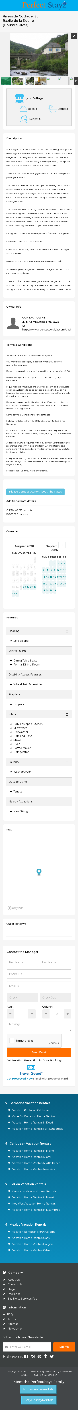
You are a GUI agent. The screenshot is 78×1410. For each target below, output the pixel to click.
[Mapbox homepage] (15, 908)
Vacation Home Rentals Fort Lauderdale (37, 1128)
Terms (12, 1319)
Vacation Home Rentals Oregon (32, 1244)
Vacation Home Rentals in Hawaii (33, 1197)
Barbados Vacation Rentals (29, 1103)
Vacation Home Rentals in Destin (33, 1122)
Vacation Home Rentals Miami (31, 1157)
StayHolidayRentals (39, 1400)
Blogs (11, 1289)
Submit (64, 1346)
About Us (13, 1279)
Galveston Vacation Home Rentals (34, 1191)
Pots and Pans (22, 736)
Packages (14, 1294)
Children (47, 1006)
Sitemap (13, 1324)
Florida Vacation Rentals (27, 1184)
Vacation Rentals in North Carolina (33, 1231)
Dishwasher (20, 732)
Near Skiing (20, 811)
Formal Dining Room (26, 664)
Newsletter (15, 1328)
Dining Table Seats (25, 660)
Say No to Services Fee (22, 1298)
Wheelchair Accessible (27, 684)
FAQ (10, 1314)
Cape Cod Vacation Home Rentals (34, 1116)
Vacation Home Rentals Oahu (31, 1238)
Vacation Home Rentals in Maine (33, 1150)
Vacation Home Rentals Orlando (32, 1250)
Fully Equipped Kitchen (28, 724)
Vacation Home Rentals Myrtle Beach (36, 1163)
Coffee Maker (22, 748)
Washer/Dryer (22, 771)
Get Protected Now (20, 1078)
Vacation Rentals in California (30, 1110)
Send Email (39, 1052)
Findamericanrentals (38, 1389)
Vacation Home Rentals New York (33, 1169)
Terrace (17, 791)
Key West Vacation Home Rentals (34, 1203)
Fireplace (19, 704)
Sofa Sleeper (21, 640)
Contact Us (15, 1284)
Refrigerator (21, 752)
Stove (17, 740)
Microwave (20, 728)
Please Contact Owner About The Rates (35, 491)
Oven (16, 744)
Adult (10, 1006)
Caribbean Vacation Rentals (30, 1143)
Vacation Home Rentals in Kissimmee (36, 1209)
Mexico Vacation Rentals (27, 1224)
